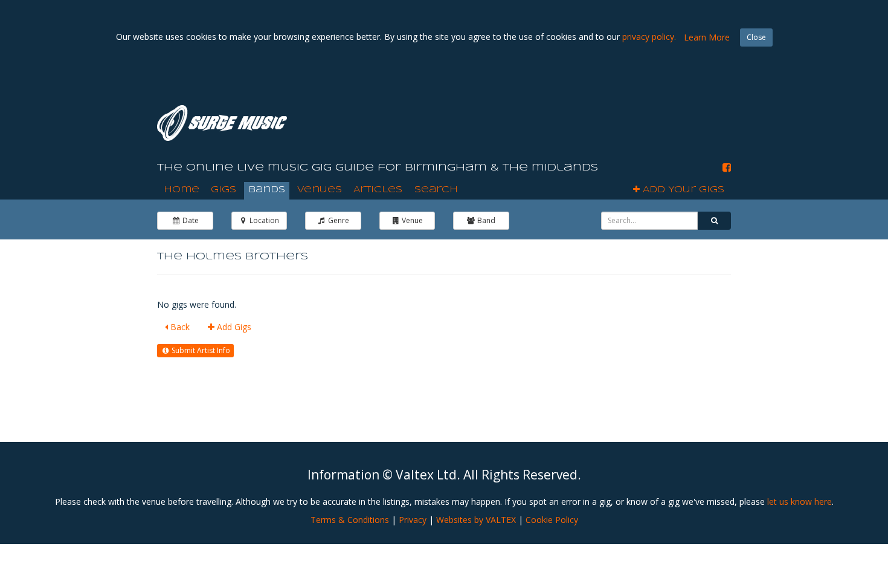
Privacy (412, 519)
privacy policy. (649, 36)
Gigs (223, 190)
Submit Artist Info (200, 350)
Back (179, 327)
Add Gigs (232, 327)
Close (756, 37)
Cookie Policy (552, 519)
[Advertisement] (525, 120)
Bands (266, 190)
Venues (319, 190)
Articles (377, 190)
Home (181, 190)
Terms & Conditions (349, 519)
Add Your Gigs (682, 190)
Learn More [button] (707, 37)
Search (436, 190)
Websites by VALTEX (476, 519)
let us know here (799, 501)
